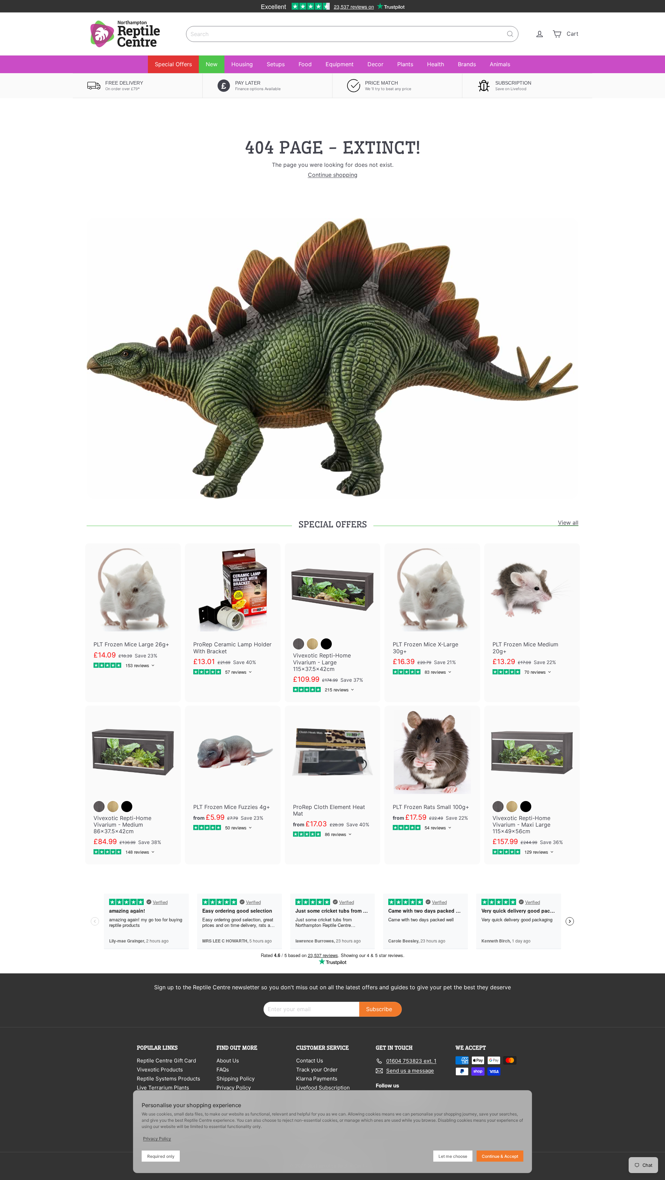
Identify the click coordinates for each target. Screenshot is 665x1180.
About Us (227, 1060)
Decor (375, 64)
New (212, 64)
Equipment (340, 64)
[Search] (510, 34)
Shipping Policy (235, 1078)
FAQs (222, 1069)
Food (305, 64)
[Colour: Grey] (298, 643)
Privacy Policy (233, 1087)
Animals (500, 64)
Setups (276, 64)
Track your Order (317, 1069)
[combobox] (352, 34)
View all (568, 522)
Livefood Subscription (323, 1087)
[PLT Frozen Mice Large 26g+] (133, 610)
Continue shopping (332, 174)
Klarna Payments (316, 1078)
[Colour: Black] (326, 643)
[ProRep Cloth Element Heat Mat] (332, 776)
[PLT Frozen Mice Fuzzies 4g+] (232, 773)
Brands (467, 64)
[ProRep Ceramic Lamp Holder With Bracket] (232, 613)
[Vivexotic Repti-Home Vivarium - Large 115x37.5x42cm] (332, 622)
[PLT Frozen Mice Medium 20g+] (532, 613)
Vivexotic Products (160, 1069)
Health (435, 64)
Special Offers (173, 64)
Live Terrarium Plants (163, 1087)
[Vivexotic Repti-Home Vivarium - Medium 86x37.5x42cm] (133, 785)
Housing (242, 64)
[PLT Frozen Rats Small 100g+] (432, 773)
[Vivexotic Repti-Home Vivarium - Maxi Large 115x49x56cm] (532, 785)
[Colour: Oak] (312, 643)
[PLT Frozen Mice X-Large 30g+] (432, 613)
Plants (405, 64)
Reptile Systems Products (168, 1078)
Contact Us (309, 1060)
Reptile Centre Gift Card (166, 1060)
